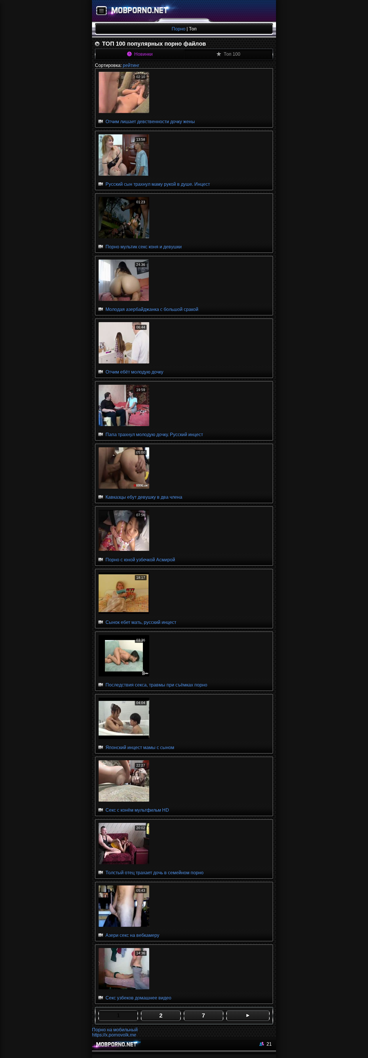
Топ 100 (231, 54)
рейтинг (131, 65)
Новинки (143, 54)
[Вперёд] (248, 1015)
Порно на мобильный (115, 1029)
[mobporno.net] (137, 11)
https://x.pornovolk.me (114, 1034)
